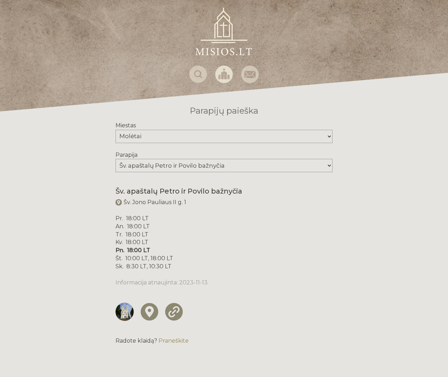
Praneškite (174, 340)
